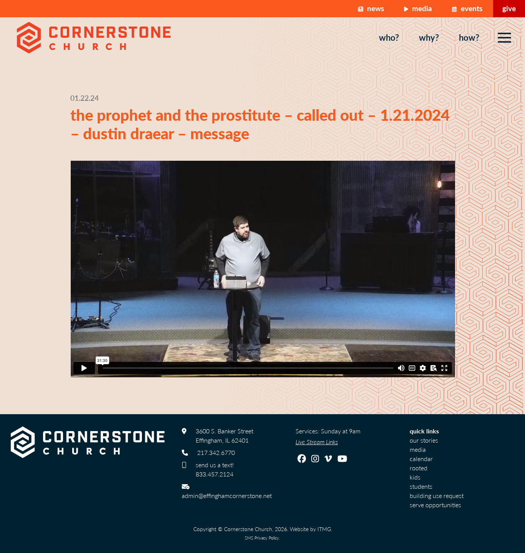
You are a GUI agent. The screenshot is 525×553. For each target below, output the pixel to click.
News (374, 8)
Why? (429, 37)
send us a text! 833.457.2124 (215, 469)
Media (421, 8)
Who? (389, 37)
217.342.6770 (216, 452)
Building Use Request (437, 495)
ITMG (324, 529)
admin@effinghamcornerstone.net (227, 495)
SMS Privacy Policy (262, 538)
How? (469, 37)
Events (470, 8)
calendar (421, 458)
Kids (415, 477)
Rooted (418, 467)
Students (421, 486)
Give (509, 8)
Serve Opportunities (435, 504)
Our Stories (424, 440)
